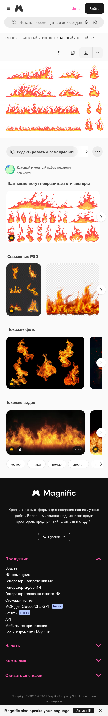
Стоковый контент (20, 600)
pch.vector (24, 172)
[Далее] (86, 151)
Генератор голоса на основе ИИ (33, 593)
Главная (11, 37)
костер (16, 464)
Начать (12, 645)
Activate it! (83, 710)
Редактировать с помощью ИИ (45, 151)
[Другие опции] (58, 52)
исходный (35, 70)
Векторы (48, 37)
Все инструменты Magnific (27, 631)
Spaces (11, 568)
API (8, 619)
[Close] (100, 710)
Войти (94, 8)
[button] (54, 537)
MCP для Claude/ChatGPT (33, 606)
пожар (57, 464)
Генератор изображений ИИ (29, 580)
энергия (78, 464)
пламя (36, 464)
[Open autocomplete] (11, 22)
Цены (77, 8)
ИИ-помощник (17, 574)
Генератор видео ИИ (23, 587)
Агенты (17, 612)
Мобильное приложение (26, 625)
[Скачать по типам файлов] (97, 52)
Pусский (54, 537)
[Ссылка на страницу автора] (10, 170)
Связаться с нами (23, 675)
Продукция (16, 559)
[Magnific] (54, 494)
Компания (15, 660)
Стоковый (30, 37)
